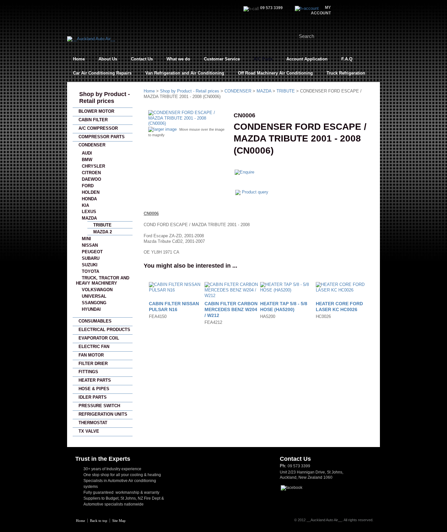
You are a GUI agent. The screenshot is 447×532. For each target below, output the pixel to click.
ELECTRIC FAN (94, 346)
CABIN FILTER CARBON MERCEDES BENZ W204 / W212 (231, 309)
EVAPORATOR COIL (99, 338)
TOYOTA (90, 271)
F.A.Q (346, 59)
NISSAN (90, 245)
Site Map (119, 521)
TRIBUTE (102, 225)
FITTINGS (88, 371)
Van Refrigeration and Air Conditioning (184, 73)
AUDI (87, 153)
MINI (86, 238)
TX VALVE (89, 431)
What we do (178, 59)
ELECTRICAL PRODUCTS (104, 329)
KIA (85, 205)
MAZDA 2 (102, 231)
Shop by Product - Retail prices (104, 97)
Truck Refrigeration (346, 73)
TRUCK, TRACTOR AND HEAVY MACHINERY (102, 280)
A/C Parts (263, 59)
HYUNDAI (91, 309)
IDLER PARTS (93, 397)
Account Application (307, 59)
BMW (87, 159)
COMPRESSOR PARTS (102, 136)
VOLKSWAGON (97, 289)
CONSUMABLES (95, 321)
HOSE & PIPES (94, 388)
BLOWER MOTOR (96, 111)
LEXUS (89, 211)
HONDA (89, 198)
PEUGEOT (92, 251)
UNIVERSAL (94, 296)
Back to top (98, 521)
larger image (165, 129)
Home (79, 59)
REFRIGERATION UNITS (103, 414)
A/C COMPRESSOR (98, 128)
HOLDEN (90, 192)
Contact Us (142, 59)
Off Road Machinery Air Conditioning (275, 73)
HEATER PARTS (95, 380)
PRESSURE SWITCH (99, 405)
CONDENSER (92, 144)
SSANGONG (94, 302)
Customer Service (222, 59)
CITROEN (91, 172)
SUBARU (90, 258)
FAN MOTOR (91, 355)
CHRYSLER (93, 166)
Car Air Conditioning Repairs (102, 73)
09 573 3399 (299, 466)
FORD (88, 185)
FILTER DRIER (93, 363)
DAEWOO (91, 179)
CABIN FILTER (93, 119)
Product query (255, 192)
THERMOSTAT (93, 422)
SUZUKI (90, 264)
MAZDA (89, 218)
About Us (107, 59)
